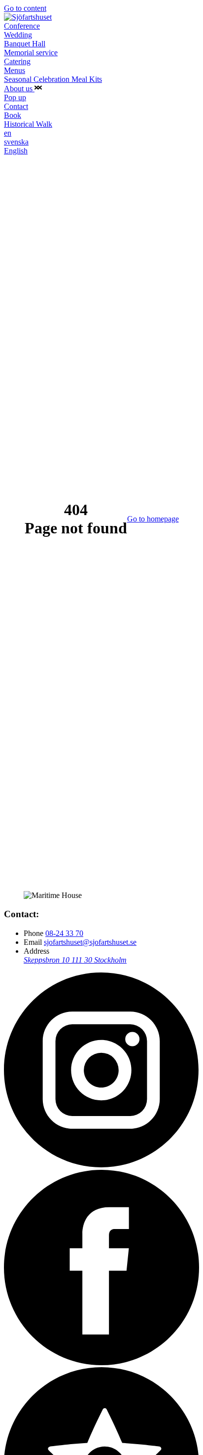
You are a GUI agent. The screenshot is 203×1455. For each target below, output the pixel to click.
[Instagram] (101, 1165)
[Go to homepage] (28, 17)
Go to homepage (153, 519)
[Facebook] (101, 1362)
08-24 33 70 (64, 933)
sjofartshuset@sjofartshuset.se (90, 942)
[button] (38, 88)
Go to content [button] (25, 8)
